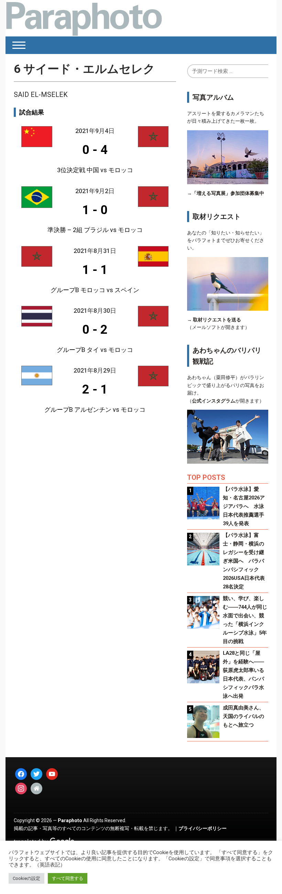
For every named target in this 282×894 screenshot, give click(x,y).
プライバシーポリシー (202, 828)
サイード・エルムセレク (84, 69)
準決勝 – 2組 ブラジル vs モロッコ (95, 229)
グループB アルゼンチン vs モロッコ (94, 409)
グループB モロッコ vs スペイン (95, 290)
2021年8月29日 (95, 370)
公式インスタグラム (213, 401)
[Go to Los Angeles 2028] (84, 18)
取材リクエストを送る (217, 319)
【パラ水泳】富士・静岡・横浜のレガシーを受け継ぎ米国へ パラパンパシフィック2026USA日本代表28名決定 (244, 561)
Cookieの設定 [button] (26, 878)
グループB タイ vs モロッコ (95, 349)
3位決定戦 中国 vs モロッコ (95, 170)
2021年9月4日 (95, 130)
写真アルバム (213, 97)
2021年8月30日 (95, 310)
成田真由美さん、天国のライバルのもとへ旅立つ (243, 716)
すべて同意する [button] (67, 878)
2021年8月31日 (95, 250)
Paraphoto (70, 820)
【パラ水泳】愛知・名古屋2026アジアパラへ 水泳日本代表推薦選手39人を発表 (244, 506)
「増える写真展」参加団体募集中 (228, 193)
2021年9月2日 (95, 191)
